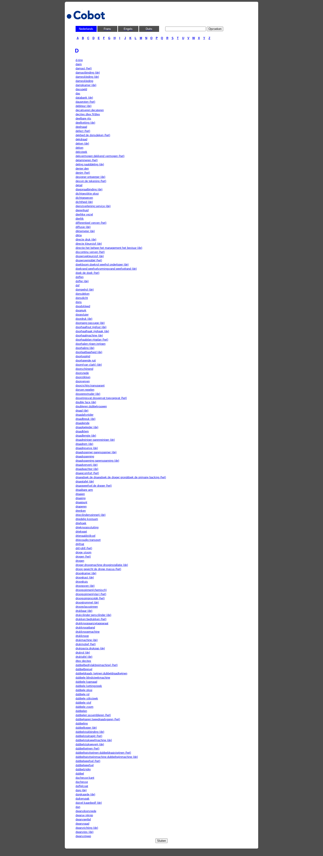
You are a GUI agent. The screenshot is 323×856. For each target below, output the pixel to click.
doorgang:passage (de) (90, 323)
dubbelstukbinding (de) (90, 731)
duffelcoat (82, 786)
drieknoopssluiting (87, 527)
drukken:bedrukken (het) (91, 619)
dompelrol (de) (85, 289)
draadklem (82, 431)
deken (79, 147)
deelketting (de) (85, 122)
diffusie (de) (83, 227)
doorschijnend (84, 368)
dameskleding (84, 81)
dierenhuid (82, 210)
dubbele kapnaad (86, 681)
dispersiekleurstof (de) (90, 256)
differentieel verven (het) (91, 222)
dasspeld (81, 89)
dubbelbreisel (84, 669)
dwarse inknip (84, 815)
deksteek (81, 152)
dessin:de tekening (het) (91, 181)
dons (79, 302)
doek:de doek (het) (87, 272)
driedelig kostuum (87, 519)
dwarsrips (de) (84, 832)
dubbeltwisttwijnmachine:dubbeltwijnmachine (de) (107, 756)
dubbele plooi (84, 690)
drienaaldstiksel (85, 535)
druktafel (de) (84, 656)
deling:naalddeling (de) (90, 164)
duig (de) (81, 790)
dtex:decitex (83, 661)
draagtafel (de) (85, 481)
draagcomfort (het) (87, 473)
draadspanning (85, 456)
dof (78, 285)
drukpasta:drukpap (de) (90, 648)
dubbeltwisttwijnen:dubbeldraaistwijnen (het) (103, 752)
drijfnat (80, 544)
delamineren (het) (87, 160)
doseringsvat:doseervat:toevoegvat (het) (101, 398)
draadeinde (82, 423)
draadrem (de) (84, 444)
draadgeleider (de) (87, 427)
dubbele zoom (84, 706)
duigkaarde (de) (85, 794)
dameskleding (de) (87, 76)
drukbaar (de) (84, 610)
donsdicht (82, 298)
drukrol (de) (83, 652)
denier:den (82, 168)
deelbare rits (83, 118)
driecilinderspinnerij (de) (90, 514)
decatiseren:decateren (90, 110)
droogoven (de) (85, 585)
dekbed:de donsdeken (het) (93, 135)
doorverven (83, 381)
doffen (79, 277)
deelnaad (81, 126)
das (78, 93)
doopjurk (81, 310)
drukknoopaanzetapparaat (92, 623)
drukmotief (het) (86, 644)
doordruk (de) (84, 318)
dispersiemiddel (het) (89, 260)
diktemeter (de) (85, 231)
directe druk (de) (86, 239)
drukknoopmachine (88, 631)
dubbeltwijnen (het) (87, 748)
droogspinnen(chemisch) (91, 590)
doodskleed (83, 306)
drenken (81, 510)
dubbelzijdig (83, 769)
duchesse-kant (85, 777)
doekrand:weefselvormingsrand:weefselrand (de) (106, 268)
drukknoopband (85, 627)
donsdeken (82, 293)
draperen (81, 506)
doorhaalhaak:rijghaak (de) (92, 331)
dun (78, 807)
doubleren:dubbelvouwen (91, 406)
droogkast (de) (85, 577)
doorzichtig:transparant (90, 385)
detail (79, 185)
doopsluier (82, 314)
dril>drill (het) (84, 548)
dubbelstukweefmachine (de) (94, 740)
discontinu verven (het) (90, 252)
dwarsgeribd (83, 819)
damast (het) (84, 68)
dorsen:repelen (85, 389)
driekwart (81, 531)
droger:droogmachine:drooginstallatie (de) (102, 565)
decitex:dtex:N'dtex (88, 114)
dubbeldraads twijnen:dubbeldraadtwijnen (101, 673)
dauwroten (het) (85, 101)
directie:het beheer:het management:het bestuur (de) (109, 247)
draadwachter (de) (87, 469)
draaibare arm (84, 489)
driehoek (81, 523)
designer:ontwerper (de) (90, 177)
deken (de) (82, 143)
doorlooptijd (83, 356)
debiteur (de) (83, 106)
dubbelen (81, 711)
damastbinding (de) (88, 72)
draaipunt (81, 502)
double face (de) (86, 402)
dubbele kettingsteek (89, 686)
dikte (79, 235)
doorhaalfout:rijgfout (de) (91, 327)
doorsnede (82, 373)
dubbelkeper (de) (86, 727)
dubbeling (82, 723)
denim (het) (83, 172)
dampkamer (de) (86, 85)
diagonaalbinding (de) (89, 189)
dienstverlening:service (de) (93, 206)
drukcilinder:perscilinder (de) (93, 615)
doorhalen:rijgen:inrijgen (90, 343)
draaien (80, 494)
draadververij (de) (87, 464)
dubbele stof (83, 702)
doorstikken (83, 377)
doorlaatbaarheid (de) (89, 352)
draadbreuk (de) (85, 419)
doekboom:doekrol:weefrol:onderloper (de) (102, 264)
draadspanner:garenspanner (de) (96, 452)
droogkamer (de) (86, 573)
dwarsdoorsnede (86, 811)
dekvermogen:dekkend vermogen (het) (100, 156)
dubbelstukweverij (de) (90, 744)
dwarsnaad (82, 823)
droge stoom (83, 552)
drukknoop (82, 635)
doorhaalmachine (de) (89, 335)
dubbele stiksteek (87, 698)
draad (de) (82, 410)
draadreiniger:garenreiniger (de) (95, 439)
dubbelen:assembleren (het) (93, 715)
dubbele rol (82, 694)
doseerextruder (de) (88, 393)
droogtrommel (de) (87, 602)
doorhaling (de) (85, 348)
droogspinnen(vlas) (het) (91, 594)
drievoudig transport (88, 540)
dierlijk (80, 218)
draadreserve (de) (87, 448)
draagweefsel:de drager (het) (94, 485)
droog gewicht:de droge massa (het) (98, 569)
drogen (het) (83, 556)
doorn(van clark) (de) (89, 364)
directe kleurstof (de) (89, 243)
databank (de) (84, 97)
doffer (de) (82, 281)
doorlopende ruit (86, 360)
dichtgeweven (84, 197)
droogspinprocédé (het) (90, 598)
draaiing (80, 498)
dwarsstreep (83, 836)
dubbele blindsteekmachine (93, 677)
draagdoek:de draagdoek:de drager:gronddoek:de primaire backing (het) (121, 477)
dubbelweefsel (85, 765)
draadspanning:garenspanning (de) (97, 460)
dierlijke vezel (84, 214)
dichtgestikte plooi (87, 193)
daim (79, 64)
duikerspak (82, 798)
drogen (80, 560)
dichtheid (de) (84, 202)
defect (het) (83, 131)
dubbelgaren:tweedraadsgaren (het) (98, 719)
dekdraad (81, 139)
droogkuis (82, 581)
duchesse (82, 782)
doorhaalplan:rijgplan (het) (92, 339)
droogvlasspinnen (87, 606)
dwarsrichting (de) (87, 827)
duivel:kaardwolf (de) (89, 802)
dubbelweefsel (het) (88, 761)
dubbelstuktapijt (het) (89, 736)
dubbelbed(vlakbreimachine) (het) (97, 665)
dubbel (80, 773)
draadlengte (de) (86, 435)
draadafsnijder (84, 414)
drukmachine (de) (87, 640)
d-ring (79, 60)
